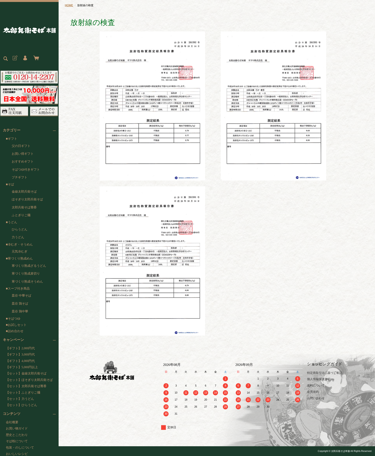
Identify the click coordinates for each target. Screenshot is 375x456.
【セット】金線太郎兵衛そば (26, 373)
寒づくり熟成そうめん (27, 281)
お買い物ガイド (17, 428)
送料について (316, 385)
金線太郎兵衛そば (24, 191)
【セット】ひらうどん (21, 405)
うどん (12, 222)
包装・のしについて (20, 447)
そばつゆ (14, 318)
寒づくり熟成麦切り (26, 273)
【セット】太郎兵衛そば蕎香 (26, 386)
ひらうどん (19, 229)
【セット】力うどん (20, 398)
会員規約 (313, 391)
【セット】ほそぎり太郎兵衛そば (29, 379)
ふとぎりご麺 (21, 215)
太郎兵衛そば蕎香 (24, 207)
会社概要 (12, 422)
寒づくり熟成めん (20, 258)
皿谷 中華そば (21, 295)
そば (11, 184)
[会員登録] (15, 58)
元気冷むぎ (19, 251)
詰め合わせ (15, 331)
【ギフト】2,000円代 (20, 348)
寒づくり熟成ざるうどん (29, 265)
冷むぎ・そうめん (20, 244)
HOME (69, 5)
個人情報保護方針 (318, 379)
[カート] (35, 58)
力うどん (18, 237)
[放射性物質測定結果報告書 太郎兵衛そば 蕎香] (152, 105)
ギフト (12, 138)
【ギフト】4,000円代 (20, 361)
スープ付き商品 (19, 288)
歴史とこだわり (17, 434)
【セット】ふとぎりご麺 (23, 392)
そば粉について (17, 441)
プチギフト (19, 177)
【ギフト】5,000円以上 (22, 367)
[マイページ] (25, 58)
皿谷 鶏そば (20, 303)
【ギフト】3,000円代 (20, 354)
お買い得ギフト (23, 153)
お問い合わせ (316, 398)
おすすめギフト (23, 161)
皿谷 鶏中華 (20, 311)
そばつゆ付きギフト (26, 169)
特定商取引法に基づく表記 (324, 372)
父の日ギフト (21, 146)
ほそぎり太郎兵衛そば (27, 199)
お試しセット (17, 324)
